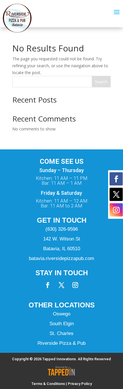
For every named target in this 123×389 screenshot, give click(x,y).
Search (101, 81)
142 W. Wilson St (61, 239)
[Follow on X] (61, 285)
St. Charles (61, 333)
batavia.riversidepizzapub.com (61, 258)
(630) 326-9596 (61, 229)
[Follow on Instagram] (75, 285)
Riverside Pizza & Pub (61, 343)
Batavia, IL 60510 (61, 248)
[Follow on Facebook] (47, 285)
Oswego (61, 314)
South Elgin (61, 323)
